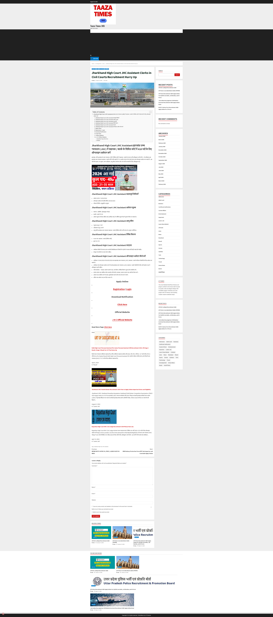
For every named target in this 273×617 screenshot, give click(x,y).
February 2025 (162, 143)
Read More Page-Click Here (102, 138)
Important (161, 217)
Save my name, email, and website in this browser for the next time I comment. (112, 506)
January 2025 (162, 146)
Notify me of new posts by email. (101, 512)
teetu (94, 80)
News (160, 234)
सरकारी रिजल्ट (162, 272)
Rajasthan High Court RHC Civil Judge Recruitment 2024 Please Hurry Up (112, 426)
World (160, 268)
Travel (160, 262)
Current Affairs (162, 210)
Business (161, 203)
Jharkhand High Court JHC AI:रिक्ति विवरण (106, 123)
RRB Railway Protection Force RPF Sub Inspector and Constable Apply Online (138, 451)
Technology (162, 258)
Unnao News (162, 265)
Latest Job (95, 537)
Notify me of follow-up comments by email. (102, 509)
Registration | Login (100, 130)
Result (160, 241)
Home (91, 31)
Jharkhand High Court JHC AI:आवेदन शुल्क (106, 119)
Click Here (98, 133)
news (160, 231)
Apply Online (98, 128)
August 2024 (162, 163)
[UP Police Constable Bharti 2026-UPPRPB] (122, 532)
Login (128, 289)
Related (98, 140)
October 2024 (162, 156)
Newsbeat (161, 238)
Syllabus (161, 251)
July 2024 (161, 167)
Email (93, 493)
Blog (96, 31)
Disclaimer (124, 31)
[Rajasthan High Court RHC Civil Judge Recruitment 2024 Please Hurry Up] (104, 416)
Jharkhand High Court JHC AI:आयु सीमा (106, 121)
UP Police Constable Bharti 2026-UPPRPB (169, 90)
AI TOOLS (102, 31)
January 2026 (162, 136)
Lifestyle (161, 227)
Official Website (100, 135)
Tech (160, 255)
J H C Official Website (101, 137)
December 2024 (162, 150)
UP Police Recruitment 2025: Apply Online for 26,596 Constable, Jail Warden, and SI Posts (142, 542)
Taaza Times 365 (97, 26)
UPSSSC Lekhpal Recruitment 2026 (100, 541)
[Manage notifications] (3, 614)
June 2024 (161, 170)
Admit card (161, 200)
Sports (160, 244)
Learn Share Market (164, 224)
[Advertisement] (136, 43)
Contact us (116, 31)
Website (94, 500)
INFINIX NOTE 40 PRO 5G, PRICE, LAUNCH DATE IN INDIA (105, 451)
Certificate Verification (165, 207)
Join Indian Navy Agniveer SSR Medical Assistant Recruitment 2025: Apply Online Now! (169, 102)
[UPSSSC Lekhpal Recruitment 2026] (101, 532)
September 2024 (163, 160)
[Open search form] (90, 55)
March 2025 (161, 139)
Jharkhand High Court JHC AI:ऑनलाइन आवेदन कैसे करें (109, 126)
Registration (119, 289)
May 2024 (161, 174)
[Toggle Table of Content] (149, 112)
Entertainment (162, 214)
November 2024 (162, 153)
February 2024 (162, 184)
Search (161, 70)
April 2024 (161, 177)
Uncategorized (162, 362)
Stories (160, 248)
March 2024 (161, 181)
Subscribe (95, 58)
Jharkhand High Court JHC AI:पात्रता (105, 125)
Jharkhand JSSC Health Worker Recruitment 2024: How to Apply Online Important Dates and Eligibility (121, 389)
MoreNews (141, 615)
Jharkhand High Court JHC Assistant (101, 446)
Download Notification (100, 132)
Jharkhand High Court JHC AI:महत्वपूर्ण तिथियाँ (107, 118)
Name (93, 487)
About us (108, 31)
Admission (161, 196)
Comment (94, 466)
